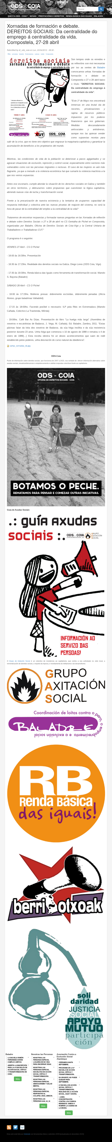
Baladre (101, 67)
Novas (33, 16)
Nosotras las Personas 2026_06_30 (41, 1100)
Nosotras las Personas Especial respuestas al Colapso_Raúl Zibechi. (43, 1092)
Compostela (49, 54)
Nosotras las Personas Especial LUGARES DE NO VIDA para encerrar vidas (42, 1060)
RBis (9, 54)
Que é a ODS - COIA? (18, 16)
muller (42, 54)
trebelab (27, 1134)
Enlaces (98, 16)
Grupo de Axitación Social (19, 661)
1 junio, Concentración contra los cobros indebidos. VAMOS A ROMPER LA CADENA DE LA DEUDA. (68, 1102)
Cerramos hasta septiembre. (66, 1063)
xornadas (15, 54)
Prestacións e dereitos (51, 16)
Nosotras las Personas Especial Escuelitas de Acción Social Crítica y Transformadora (42, 1071)
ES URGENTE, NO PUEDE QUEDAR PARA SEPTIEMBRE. (68, 1079)
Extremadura (29, 54)
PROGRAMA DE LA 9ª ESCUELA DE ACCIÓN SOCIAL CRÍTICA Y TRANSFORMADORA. (67, 1071)
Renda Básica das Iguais (79, 16)
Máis (18, 1079)
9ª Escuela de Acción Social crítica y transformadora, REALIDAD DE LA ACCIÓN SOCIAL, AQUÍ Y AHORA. (68, 1089)
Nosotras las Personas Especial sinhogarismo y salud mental (42, 1082)
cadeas (37, 54)
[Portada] (25, 7)
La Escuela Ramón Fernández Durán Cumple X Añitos (15, 1059)
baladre (21, 54)
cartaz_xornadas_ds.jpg (20, 345)
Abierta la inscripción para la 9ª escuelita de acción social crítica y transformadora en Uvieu (17, 1069)
